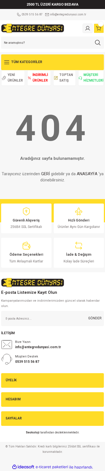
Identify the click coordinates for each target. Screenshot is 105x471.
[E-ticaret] (52, 467)
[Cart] (99, 28)
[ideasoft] (23, 467)
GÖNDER (95, 318)
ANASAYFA (87, 173)
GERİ (45, 173)
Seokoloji (32, 432)
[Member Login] (88, 28)
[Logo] (32, 28)
